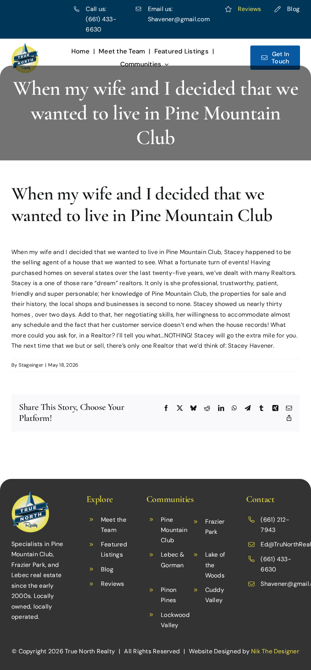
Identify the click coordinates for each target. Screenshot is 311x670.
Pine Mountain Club (174, 530)
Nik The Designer (275, 651)
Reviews (249, 9)
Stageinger (31, 365)
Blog (293, 9)
